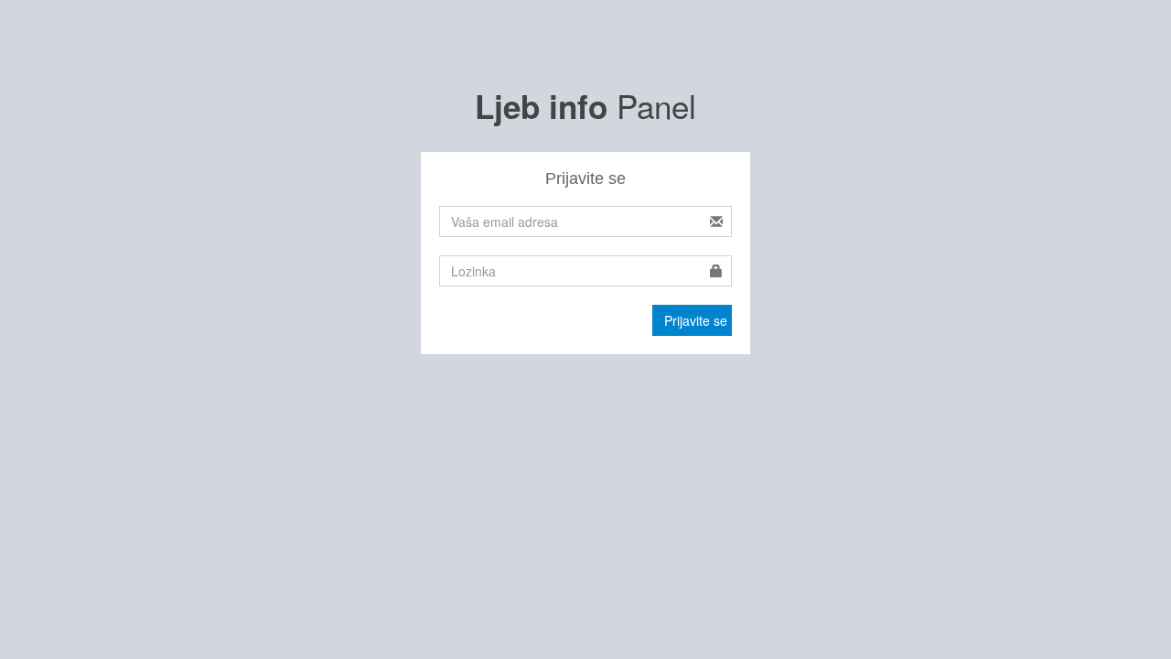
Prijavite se (695, 320)
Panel (585, 105)
